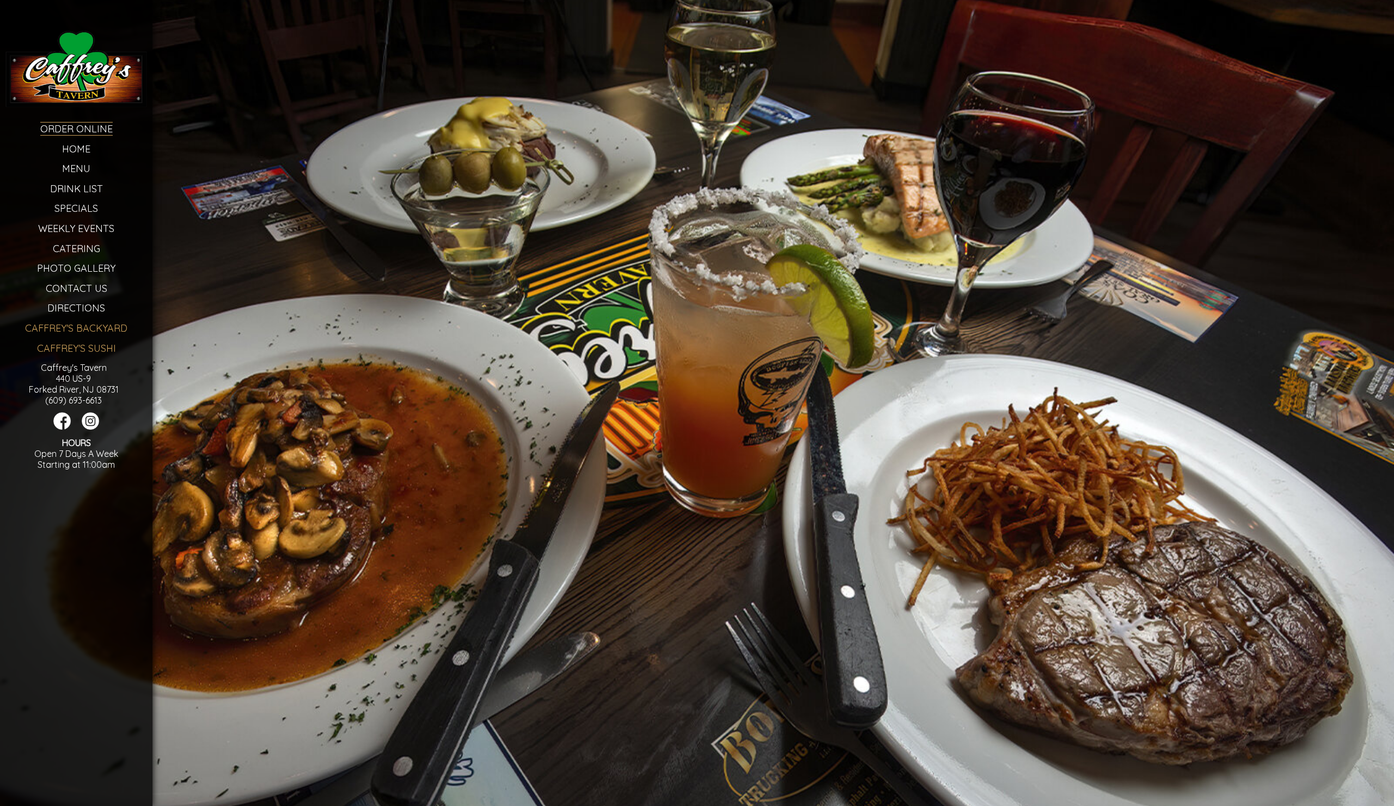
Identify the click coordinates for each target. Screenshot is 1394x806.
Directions (76, 308)
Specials (76, 208)
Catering (76, 248)
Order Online (76, 129)
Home (76, 149)
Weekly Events (76, 228)
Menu (76, 168)
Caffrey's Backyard (76, 328)
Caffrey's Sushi (76, 348)
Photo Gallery (76, 268)
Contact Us (76, 288)
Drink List (76, 188)
